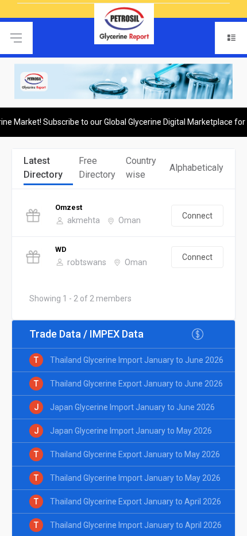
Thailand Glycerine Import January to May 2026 (135, 478)
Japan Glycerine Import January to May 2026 (131, 430)
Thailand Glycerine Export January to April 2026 (135, 501)
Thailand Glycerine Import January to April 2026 (136, 525)
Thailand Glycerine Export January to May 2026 (135, 454)
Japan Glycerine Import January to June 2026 (132, 407)
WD (61, 249)
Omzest (68, 207)
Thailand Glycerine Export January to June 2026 (136, 383)
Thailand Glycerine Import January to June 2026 (136, 360)
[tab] (48, 169)
